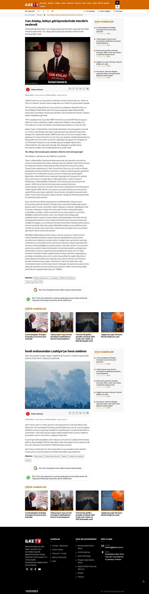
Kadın (89, 3)
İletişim (81, 577)
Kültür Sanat (57, 550)
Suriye (28, 460)
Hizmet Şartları (84, 552)
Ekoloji (94, 3)
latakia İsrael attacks (52, 456)
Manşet (39, 15)
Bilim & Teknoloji (103, 3)
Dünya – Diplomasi (67, 3)
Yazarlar (42, 6)
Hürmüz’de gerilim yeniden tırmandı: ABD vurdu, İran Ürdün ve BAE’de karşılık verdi (108, 53)
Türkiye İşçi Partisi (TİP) (34, 282)
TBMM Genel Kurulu (67, 278)
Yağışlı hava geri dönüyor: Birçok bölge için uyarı (109, 64)
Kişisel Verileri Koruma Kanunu (87, 567)
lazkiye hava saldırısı (76, 456)
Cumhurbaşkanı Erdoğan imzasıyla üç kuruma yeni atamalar (106, 30)
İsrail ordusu (39, 456)
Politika (57, 3)
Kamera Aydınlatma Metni (86, 547)
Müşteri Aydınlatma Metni (86, 561)
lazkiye (64, 456)
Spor (54, 561)
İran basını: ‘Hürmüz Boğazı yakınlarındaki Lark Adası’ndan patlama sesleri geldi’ (108, 74)
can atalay (54, 278)
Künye (80, 573)
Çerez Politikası (84, 556)
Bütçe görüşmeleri (41, 278)
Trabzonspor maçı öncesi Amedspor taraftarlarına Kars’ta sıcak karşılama (108, 42)
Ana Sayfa (43, 3)
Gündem (51, 3)
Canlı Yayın (118, 11)
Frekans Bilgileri (105, 11)
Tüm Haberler (90, 11)
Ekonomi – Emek (80, 3)
